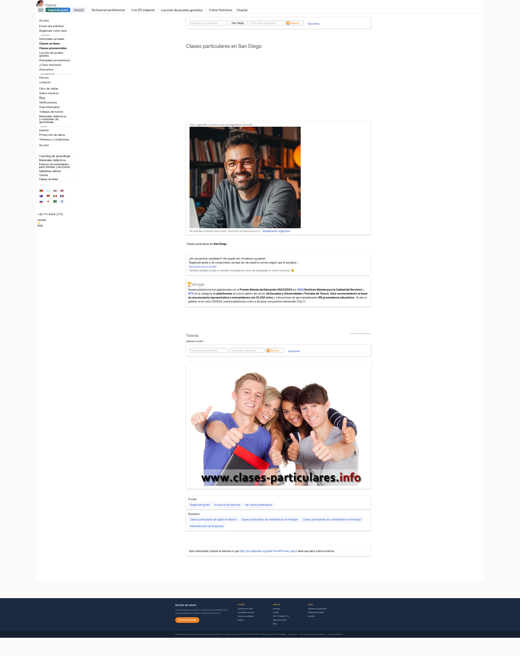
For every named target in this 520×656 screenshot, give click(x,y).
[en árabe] (55, 201)
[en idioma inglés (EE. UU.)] (55, 190)
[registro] (245, 227)
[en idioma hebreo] (62, 201)
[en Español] (48, 190)
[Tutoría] (40, 5)
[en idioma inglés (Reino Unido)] (62, 190)
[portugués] (41, 190)
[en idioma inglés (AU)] (41, 196)
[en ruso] (41, 201)
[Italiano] (55, 196)
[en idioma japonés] (48, 201)
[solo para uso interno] (37, 588)
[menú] (41, 10)
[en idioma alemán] (48, 196)
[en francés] (62, 196)
